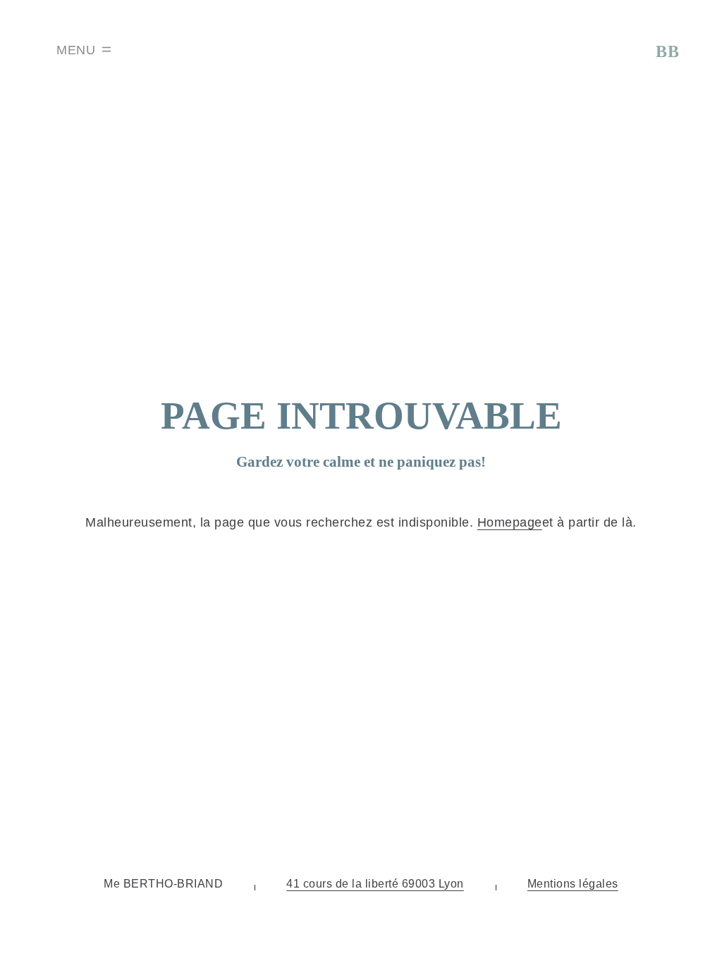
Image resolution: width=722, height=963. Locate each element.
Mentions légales (572, 884)
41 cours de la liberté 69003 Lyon (375, 884)
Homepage (509, 522)
